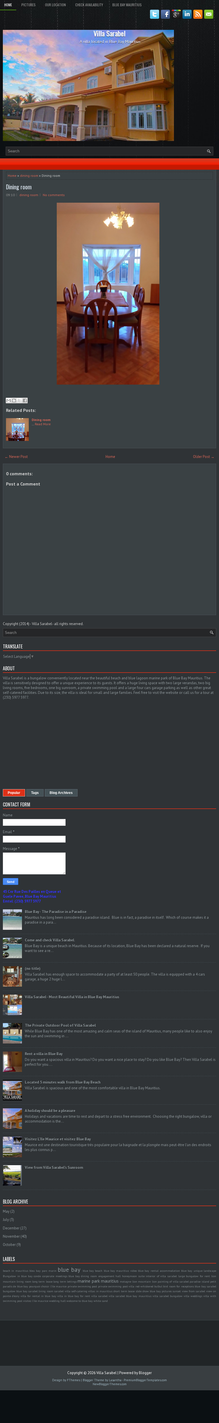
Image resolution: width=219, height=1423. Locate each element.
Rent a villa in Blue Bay (43, 1053)
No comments (54, 195)
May (6, 1211)
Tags (35, 793)
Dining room (19, 187)
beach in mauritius (15, 1271)
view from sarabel (193, 1291)
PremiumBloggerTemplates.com (145, 1380)
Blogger (145, 1372)
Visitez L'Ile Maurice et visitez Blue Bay (58, 1139)
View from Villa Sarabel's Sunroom (54, 1167)
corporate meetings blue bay (61, 1276)
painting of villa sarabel (173, 1281)
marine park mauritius (98, 1281)
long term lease (42, 1281)
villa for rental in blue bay (38, 1296)
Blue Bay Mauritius (127, 4)
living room (24, 1281)
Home (8, 4)
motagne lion (128, 1281)
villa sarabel (99, 1296)
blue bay (69, 1269)
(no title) (32, 968)
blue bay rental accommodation (159, 1271)
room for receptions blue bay (187, 1286)
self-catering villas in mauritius (91, 1291)
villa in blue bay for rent (73, 1296)
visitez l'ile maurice (35, 1301)
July (6, 1219)
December (11, 1228)
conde (37, 1276)
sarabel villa (62, 1291)
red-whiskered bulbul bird (151, 1286)
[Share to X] (19, 400)
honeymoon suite (133, 1276)
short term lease (124, 1291)
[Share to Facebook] (25, 400)
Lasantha (115, 1380)
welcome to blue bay (79, 1301)
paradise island (199, 1281)
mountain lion (147, 1281)
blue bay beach (93, 1271)
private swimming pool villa (116, 1286)
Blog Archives (61, 793)
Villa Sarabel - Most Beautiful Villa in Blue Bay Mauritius (72, 997)
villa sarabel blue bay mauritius (130, 1296)
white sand (101, 1301)
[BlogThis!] (14, 400)
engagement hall (109, 1276)
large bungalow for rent (194, 1276)
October (9, 1244)
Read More (43, 424)
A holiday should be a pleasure (50, 1110)
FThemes (73, 1380)
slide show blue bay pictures (154, 1291)
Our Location (55, 4)
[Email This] (8, 400)
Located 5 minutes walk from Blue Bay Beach (62, 1082)
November (11, 1236)
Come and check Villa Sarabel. (50, 940)
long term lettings (65, 1281)
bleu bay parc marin (42, 1271)
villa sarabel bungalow (167, 1296)
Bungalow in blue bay (18, 1276)
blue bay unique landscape (198, 1271)
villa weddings (193, 1296)
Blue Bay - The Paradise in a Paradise (55, 911)
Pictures (28, 4)
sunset (177, 1291)
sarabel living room (40, 1291)
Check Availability (89, 4)
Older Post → (203, 456)
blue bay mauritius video (120, 1271)
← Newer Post (16, 456)
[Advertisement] (51, 744)
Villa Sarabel (109, 33)
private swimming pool (82, 1286)
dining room (29, 175)
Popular (14, 793)
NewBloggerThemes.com (110, 1384)
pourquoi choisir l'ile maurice (47, 1286)
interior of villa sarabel (161, 1276)
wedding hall (57, 1301)
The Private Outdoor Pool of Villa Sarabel (60, 1025)
